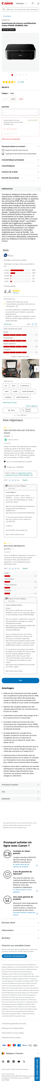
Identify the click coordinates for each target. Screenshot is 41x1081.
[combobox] (20, 9)
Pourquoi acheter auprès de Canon (24, 913)
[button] (12, 75)
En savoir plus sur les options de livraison (21, 865)
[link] (20, 124)
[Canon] (7, 3)
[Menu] (38, 3)
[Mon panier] (33, 3)
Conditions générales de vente (14, 1024)
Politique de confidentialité (12, 1028)
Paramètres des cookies (11, 1038)
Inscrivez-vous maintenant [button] (14, 956)
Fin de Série (7, 16)
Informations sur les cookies (13, 1033)
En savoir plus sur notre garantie (22, 891)
